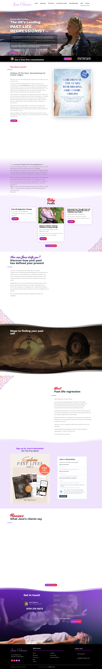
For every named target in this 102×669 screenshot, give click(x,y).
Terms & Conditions (54, 657)
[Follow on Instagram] (19, 660)
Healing (51, 229)
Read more (14, 52)
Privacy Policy (53, 655)
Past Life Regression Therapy (21, 209)
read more (15, 218)
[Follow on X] (14, 660)
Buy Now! (13, 120)
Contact (34, 661)
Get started (68, 58)
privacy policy (66, 618)
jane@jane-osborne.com (84, 658)
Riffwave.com (51, 667)
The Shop (52, 653)
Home (34, 653)
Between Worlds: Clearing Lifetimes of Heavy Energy (48, 226)
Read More (22, 366)
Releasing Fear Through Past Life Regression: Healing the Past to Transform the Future (78, 210)
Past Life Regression (24, 211)
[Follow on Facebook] (12, 660)
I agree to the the (62, 618)
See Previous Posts (51, 245)
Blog (48, 229)
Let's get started (76, 621)
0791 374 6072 (81, 654)
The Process (35, 657)
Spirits (47, 231)
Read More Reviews (51, 585)
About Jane (35, 655)
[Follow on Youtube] (17, 660)
